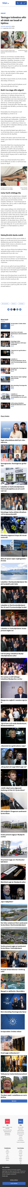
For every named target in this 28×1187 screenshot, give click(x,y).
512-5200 (21, 1127)
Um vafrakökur (20, 1140)
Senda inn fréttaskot (20, 1142)
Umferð (20, 1137)
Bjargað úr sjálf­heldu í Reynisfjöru (13, 991)
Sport (7, 1153)
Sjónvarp (7, 1158)
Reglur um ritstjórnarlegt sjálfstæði (7, 1128)
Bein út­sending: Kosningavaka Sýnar (13, 1012)
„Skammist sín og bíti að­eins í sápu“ (13, 746)
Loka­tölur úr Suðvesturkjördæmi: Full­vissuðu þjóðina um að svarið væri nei (12, 489)
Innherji (20, 1150)
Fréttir (7, 1150)
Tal (20, 1163)
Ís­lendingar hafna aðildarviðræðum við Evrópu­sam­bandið (18, 343)
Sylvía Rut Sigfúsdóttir (6, 26)
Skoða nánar (5, 1176)
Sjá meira (14, 1101)
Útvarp (7, 1160)
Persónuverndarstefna (7, 1130)
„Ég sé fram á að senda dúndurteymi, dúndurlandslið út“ (19, 334)
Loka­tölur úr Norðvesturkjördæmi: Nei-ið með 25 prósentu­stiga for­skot (19, 361)
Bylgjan (20, 1158)
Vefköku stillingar (14, 1180)
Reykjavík (14, 303)
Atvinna (20, 1153)
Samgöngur (21, 303)
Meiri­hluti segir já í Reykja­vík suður (13, 882)
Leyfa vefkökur (14, 1183)
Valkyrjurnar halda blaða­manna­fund (14, 1074)
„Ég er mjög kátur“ (7, 902)
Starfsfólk (21, 1135)
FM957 (20, 1160)
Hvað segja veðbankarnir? (10, 1053)
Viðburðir (20, 1155)
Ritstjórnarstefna (20, 1132)
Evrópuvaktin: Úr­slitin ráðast (18, 323)
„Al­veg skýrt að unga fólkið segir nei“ (14, 767)
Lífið (7, 1155)
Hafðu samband (21, 1130)
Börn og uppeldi (5, 303)
